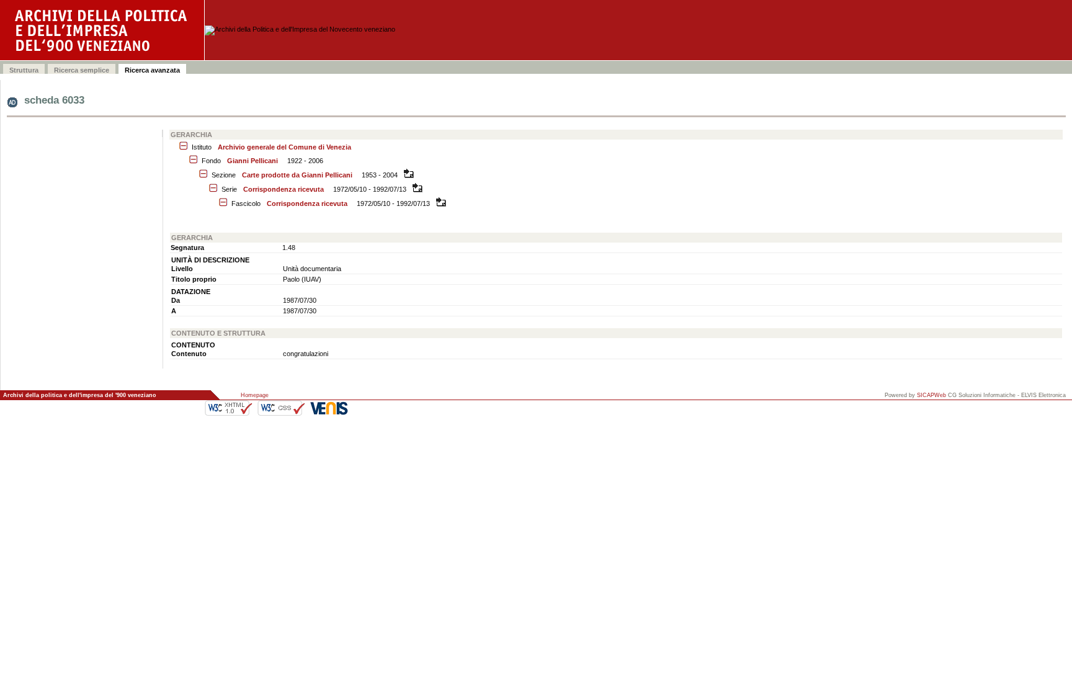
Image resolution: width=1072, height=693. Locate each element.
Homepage (255, 395)
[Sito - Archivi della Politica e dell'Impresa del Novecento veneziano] (102, 30)
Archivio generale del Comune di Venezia (284, 147)
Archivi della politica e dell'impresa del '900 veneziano (79, 395)
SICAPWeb (931, 395)
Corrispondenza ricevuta (283, 189)
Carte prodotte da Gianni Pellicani (297, 175)
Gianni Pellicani (252, 160)
